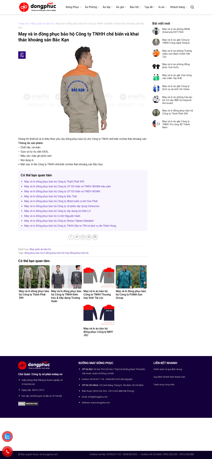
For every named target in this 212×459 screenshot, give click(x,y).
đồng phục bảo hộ (33, 253)
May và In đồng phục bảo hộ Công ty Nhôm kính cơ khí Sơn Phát (61, 201)
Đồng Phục (72, 7)
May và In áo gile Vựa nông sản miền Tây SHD (177, 77)
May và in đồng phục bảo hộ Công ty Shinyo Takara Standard (59, 220)
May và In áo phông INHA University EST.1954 (176, 31)
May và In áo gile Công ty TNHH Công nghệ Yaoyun (176, 41)
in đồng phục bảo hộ (53, 253)
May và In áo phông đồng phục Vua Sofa (176, 66)
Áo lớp (106, 7)
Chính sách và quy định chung (168, 369)
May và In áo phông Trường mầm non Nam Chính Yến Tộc (177, 53)
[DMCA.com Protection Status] (28, 403)
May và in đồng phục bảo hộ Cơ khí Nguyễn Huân (52, 216)
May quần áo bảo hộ (42, 23)
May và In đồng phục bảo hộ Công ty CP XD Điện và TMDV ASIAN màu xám (67, 186)
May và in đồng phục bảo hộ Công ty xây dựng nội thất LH (57, 211)
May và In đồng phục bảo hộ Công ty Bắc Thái (50, 196)
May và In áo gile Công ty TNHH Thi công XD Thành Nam (176, 124)
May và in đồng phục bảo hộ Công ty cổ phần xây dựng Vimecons (61, 206)
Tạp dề (148, 7)
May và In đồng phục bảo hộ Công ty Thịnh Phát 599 (54, 181)
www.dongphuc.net (100, 402)
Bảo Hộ (134, 7)
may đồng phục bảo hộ (76, 253)
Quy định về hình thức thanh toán (169, 376)
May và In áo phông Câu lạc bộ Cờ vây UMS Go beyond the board (177, 100)
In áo (161, 7)
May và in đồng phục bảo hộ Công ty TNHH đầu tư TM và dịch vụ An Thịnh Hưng (70, 225)
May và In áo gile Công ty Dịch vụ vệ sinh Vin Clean (175, 88)
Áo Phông (91, 7)
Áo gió (120, 7)
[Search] (192, 7)
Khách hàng (177, 7)
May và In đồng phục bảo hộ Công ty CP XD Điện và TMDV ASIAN (62, 191)
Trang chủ (23, 23)
